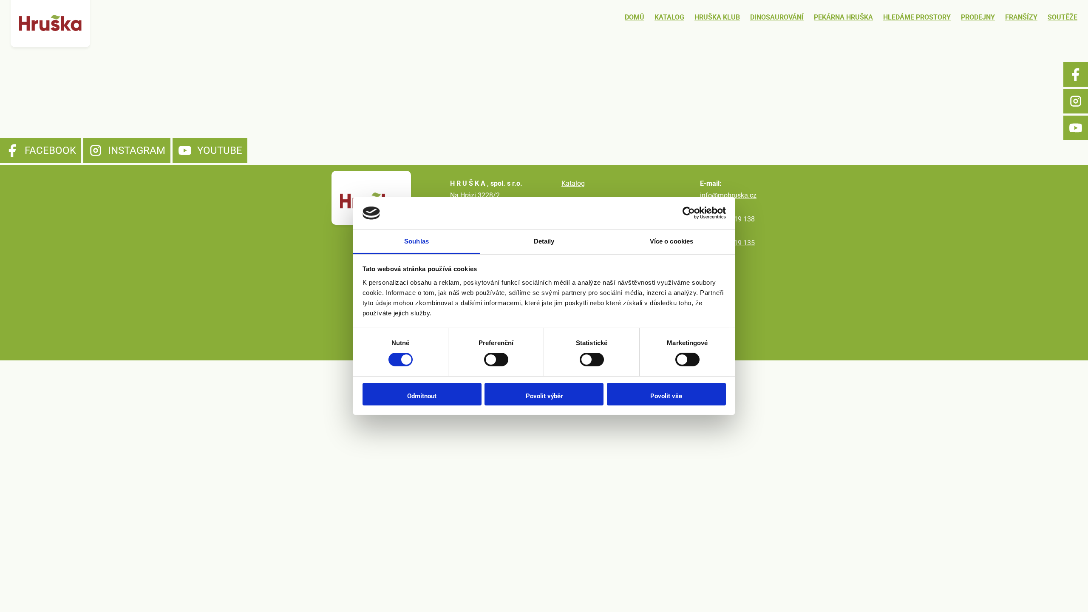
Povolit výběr (544, 396)
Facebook (1075, 74)
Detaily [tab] (544, 241)
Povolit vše (666, 396)
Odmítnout (421, 396)
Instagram (1075, 101)
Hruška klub (717, 17)
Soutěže (1062, 17)
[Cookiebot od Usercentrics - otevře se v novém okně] (689, 213)
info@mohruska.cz (728, 195)
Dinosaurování (777, 17)
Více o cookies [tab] (671, 241)
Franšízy (1021, 17)
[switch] (496, 359)
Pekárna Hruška (843, 17)
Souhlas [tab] (416, 241)
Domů (634, 17)
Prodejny (978, 17)
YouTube (1075, 128)
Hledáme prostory (917, 17)
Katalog (669, 17)
